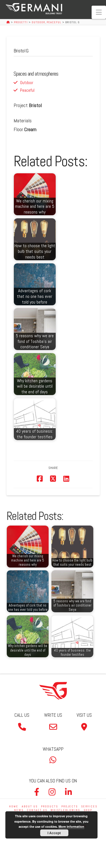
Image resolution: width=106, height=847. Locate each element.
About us (30, 806)
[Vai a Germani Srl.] (9, 22)
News (18, 810)
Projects (69, 806)
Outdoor (26, 83)
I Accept (54, 832)
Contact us (37, 810)
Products (49, 806)
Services (89, 806)
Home (13, 806)
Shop (88, 810)
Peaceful (27, 90)
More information (71, 826)
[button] (99, 12)
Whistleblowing (65, 810)
